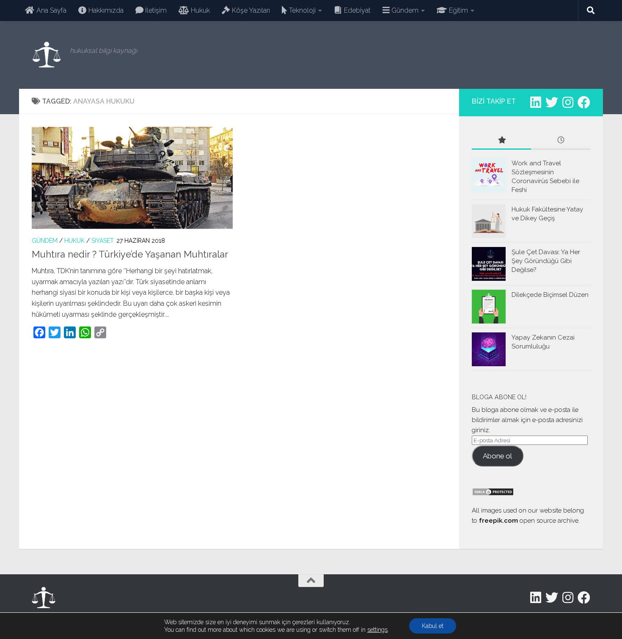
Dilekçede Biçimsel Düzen (550, 295)
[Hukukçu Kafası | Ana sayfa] (46, 55)
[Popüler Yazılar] (501, 141)
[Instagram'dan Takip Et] (567, 102)
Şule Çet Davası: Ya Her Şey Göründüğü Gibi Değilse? (546, 261)
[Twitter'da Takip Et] (551, 102)
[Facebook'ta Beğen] (584, 102)
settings (377, 629)
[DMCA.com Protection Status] (493, 494)
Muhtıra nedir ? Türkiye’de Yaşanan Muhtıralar (130, 254)
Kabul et (432, 626)
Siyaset (102, 240)
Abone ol (497, 456)
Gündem (45, 240)
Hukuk (74, 240)
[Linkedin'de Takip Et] (535, 102)
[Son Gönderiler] (560, 141)
